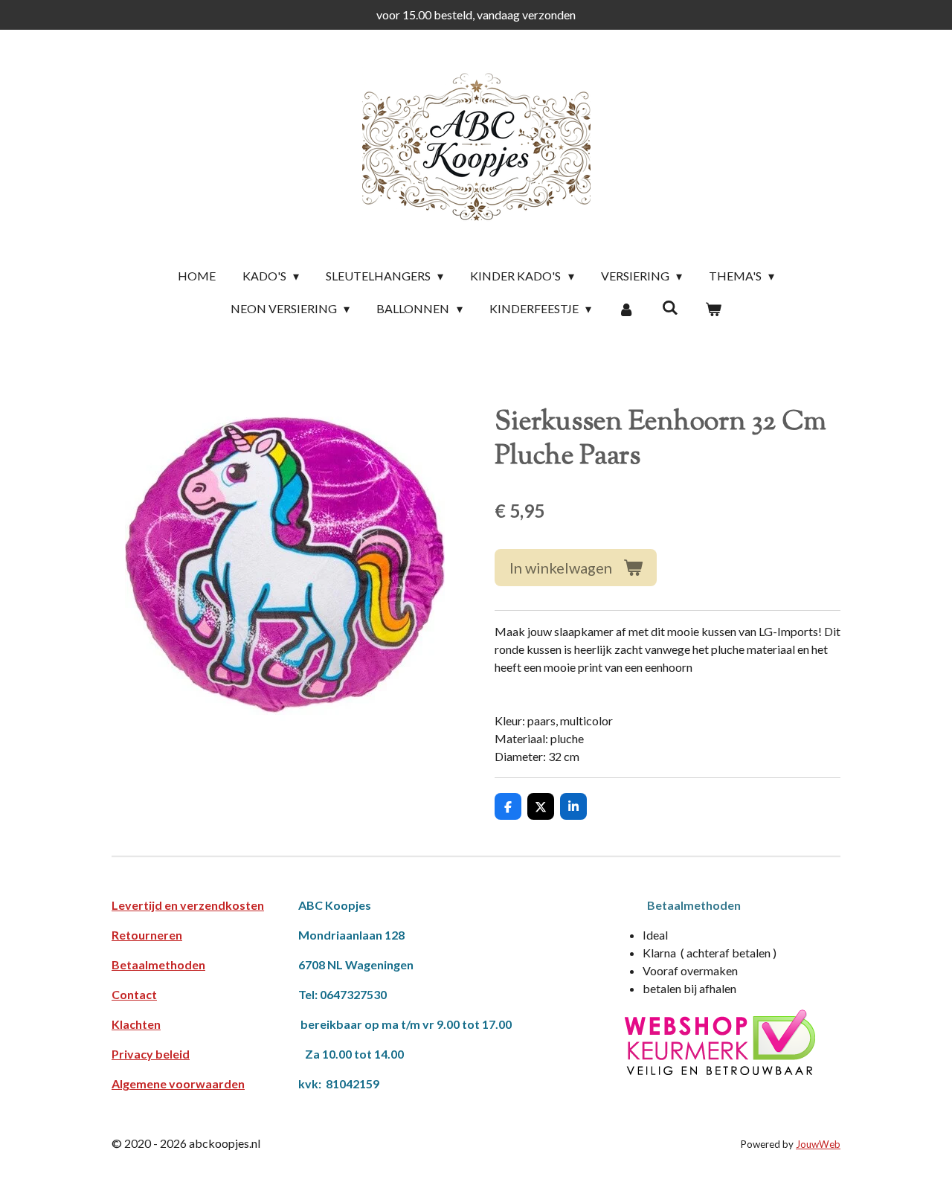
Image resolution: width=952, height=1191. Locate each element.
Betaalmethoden (158, 964)
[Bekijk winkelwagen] (713, 308)
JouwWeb (818, 1144)
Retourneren (147, 935)
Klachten (136, 1024)
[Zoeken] (669, 307)
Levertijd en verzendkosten (188, 905)
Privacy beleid (151, 1054)
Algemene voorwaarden (178, 1083)
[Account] (626, 308)
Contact (134, 994)
